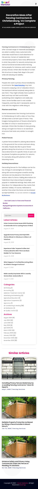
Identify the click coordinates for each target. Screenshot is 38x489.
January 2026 (8, 335)
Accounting (7, 290)
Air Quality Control (9, 311)
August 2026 (8, 318)
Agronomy (7, 303)
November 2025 (9, 340)
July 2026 (7, 320)
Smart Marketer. (22, 483)
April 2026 (7, 328)
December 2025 (9, 338)
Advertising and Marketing (12, 295)
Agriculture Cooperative (11, 300)
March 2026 (7, 330)
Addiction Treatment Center (13, 293)
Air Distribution (8, 308)
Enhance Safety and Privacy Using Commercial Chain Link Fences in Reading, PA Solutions (15, 463)
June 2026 (7, 323)
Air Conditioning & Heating (12, 306)
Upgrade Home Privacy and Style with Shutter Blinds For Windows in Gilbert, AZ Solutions (17, 237)
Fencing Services (30, 27)
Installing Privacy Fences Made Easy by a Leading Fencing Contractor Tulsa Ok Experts (18, 385)
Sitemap (23, 485)
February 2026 (8, 333)
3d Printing (7, 288)
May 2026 (7, 325)
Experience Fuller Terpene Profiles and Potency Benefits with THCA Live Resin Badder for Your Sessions (16, 251)
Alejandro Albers (9, 27)
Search (31, 215)
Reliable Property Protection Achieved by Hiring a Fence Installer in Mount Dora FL (17, 424)
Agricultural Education (11, 298)
